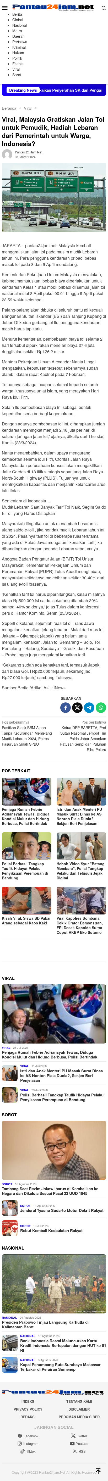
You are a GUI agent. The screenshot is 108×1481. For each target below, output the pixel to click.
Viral (6, 1048)
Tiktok (31, 1451)
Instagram (31, 1443)
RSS (82, 1451)
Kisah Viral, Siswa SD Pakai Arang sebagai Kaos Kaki (26, 920)
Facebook (31, 1435)
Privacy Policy (28, 1409)
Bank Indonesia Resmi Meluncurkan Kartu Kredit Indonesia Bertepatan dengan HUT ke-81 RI (63, 1345)
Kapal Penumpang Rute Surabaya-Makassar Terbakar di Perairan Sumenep (60, 1367)
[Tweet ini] (77, 707)
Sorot (7, 1184)
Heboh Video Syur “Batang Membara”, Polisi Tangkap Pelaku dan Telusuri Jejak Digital (81, 870)
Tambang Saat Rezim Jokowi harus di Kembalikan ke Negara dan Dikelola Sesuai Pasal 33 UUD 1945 (50, 1191)
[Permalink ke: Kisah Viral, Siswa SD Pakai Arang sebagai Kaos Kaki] (26, 900)
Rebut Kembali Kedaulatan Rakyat (51, 1230)
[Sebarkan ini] (65, 707)
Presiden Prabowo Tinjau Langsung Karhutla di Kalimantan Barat (45, 1324)
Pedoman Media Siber (79, 1416)
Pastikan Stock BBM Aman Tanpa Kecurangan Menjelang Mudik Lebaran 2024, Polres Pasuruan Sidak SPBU (27, 733)
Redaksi (28, 1416)
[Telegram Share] (89, 707)
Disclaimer (79, 1409)
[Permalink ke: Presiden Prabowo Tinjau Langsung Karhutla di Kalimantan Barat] (54, 1283)
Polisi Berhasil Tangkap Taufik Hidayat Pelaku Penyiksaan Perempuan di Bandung (25, 870)
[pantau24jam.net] (54, 7)
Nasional (9, 1317)
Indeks (27, 1401)
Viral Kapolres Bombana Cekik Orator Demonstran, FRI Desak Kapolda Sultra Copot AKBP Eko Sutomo (80, 925)
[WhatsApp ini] (101, 707)
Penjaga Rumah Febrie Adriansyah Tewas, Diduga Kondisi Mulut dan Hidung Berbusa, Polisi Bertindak (26, 816)
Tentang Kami (79, 1401)
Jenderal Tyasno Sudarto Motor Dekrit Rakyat (62, 1210)
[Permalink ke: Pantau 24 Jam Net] (7, 153)
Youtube (82, 1443)
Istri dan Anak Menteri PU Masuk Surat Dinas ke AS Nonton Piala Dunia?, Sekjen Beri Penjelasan (79, 816)
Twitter (82, 1435)
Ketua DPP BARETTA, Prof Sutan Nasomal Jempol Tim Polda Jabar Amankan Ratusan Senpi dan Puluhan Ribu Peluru (83, 735)
